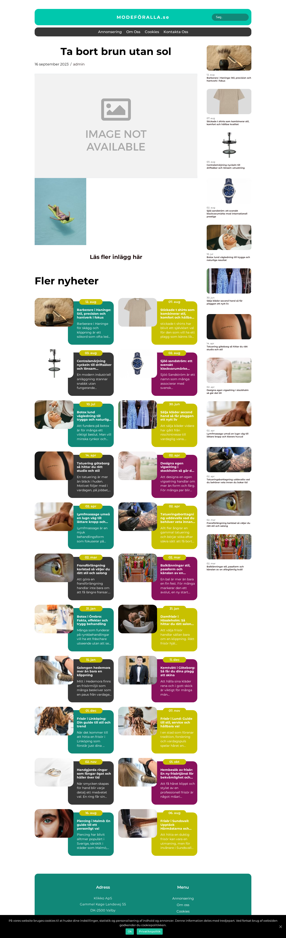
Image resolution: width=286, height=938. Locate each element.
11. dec (174, 660)
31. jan (91, 608)
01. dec (91, 711)
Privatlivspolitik (149, 931)
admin (79, 64)
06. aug (174, 813)
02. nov (91, 762)
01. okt (174, 762)
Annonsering (110, 32)
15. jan (91, 660)
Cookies (152, 32)
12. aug (90, 302)
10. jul (90, 404)
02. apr (174, 455)
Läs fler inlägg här (116, 257)
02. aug (174, 353)
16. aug (91, 813)
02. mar (91, 557)
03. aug (91, 353)
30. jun (174, 404)
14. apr (91, 455)
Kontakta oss (176, 32)
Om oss (133, 32)
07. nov (174, 711)
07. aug (174, 302)
